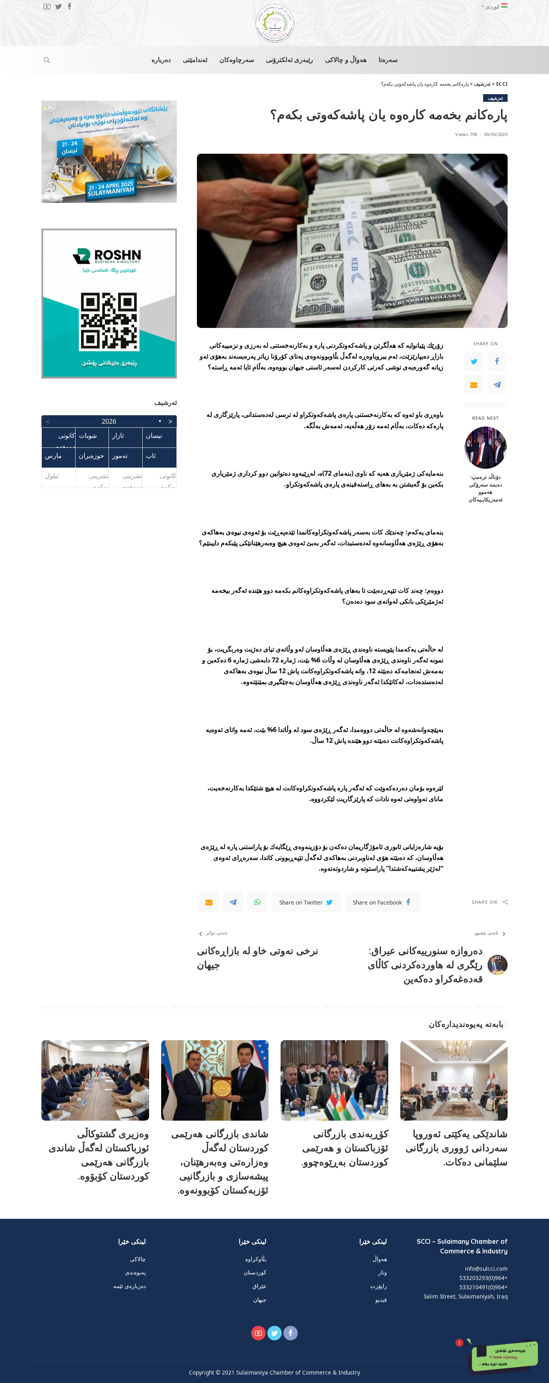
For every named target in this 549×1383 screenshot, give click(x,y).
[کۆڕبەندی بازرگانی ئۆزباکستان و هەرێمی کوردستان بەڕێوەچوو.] (334, 1080)
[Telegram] (497, 384)
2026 (109, 421)
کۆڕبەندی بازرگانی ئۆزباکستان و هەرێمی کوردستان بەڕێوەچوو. (344, 1147)
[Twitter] (473, 361)
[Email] (473, 384)
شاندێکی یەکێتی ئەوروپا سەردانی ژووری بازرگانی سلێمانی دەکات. (457, 1147)
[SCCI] (274, 23)
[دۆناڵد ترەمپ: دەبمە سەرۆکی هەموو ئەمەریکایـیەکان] (486, 448)
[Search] (46, 60)
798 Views (466, 134)
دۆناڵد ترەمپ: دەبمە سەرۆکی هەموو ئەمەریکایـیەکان (486, 488)
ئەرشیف (495, 98)
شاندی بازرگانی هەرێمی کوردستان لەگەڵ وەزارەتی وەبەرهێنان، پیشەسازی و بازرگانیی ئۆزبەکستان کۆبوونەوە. (219, 1161)
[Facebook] (497, 361)
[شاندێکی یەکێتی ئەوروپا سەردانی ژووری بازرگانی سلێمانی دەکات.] (454, 1080)
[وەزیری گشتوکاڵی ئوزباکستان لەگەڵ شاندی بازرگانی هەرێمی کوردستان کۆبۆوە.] (95, 1080)
